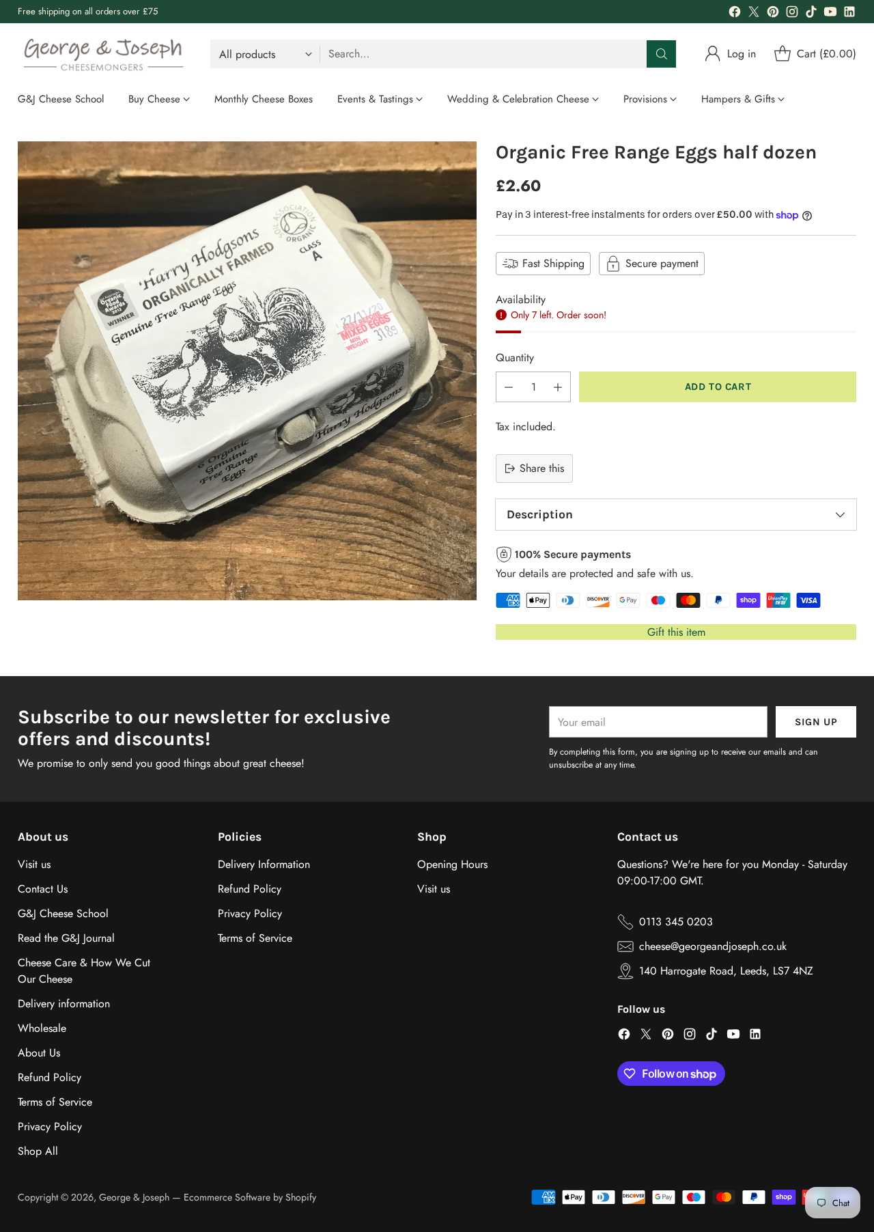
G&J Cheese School (63, 913)
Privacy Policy (50, 1126)
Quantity (515, 357)
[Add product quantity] (558, 387)
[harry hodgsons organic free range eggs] (247, 370)
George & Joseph (134, 1197)
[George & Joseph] (103, 54)
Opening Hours (452, 864)
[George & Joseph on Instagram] (792, 14)
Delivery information (64, 1003)
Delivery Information (264, 864)
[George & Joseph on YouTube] (830, 14)
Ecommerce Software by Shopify (250, 1197)
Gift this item (676, 632)
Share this (542, 468)
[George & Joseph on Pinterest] (773, 14)
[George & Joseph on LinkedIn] (849, 14)
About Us (39, 1053)
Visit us (34, 864)
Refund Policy (49, 1077)
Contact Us (43, 889)
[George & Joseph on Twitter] (754, 14)
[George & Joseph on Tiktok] (811, 14)
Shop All (38, 1151)
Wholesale (42, 1028)
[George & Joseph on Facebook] (735, 14)
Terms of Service (55, 1102)
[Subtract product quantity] (508, 387)
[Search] (662, 54)
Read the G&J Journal (66, 938)
